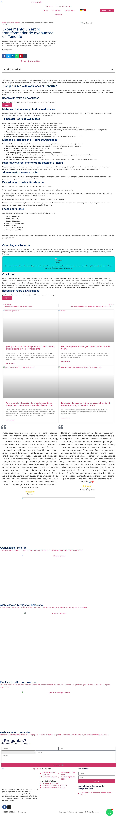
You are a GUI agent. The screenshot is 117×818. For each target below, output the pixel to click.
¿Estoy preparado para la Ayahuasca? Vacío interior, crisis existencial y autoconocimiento (30, 347)
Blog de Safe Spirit (14, 22)
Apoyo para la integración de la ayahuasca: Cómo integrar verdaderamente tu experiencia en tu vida (29, 404)
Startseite (5, 22)
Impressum (63, 812)
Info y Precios (56, 10)
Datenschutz (73, 812)
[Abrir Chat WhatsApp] (109, 812)
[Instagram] (9, 807)
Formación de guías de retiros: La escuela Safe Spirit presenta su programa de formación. (85, 404)
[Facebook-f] (4, 807)
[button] (4, 56)
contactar (58, 15)
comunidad (69, 10)
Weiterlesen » (10, 363)
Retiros (48, 6)
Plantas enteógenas (63, 6)
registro (7, 105)
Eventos (45, 10)
